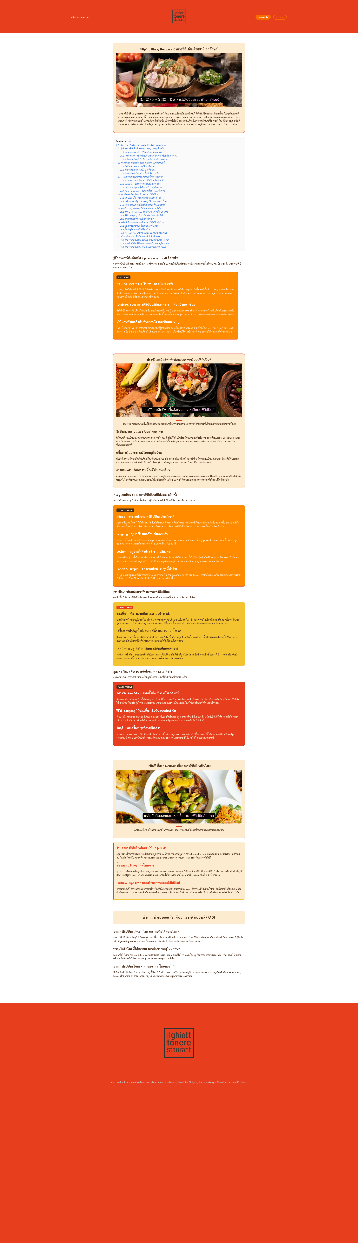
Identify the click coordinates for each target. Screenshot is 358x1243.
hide (129, 141)
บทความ (85, 17)
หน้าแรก (75, 17)
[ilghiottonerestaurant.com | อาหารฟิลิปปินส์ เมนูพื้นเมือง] (179, 16)
